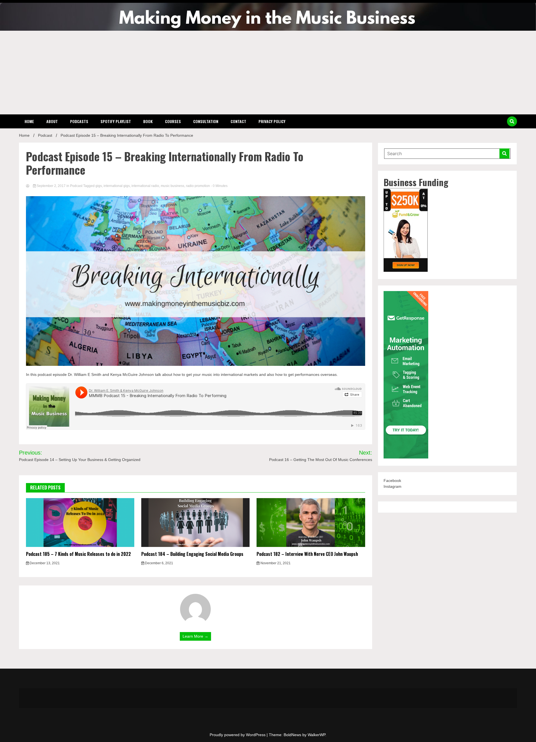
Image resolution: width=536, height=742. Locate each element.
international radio (145, 186)
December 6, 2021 (158, 563)
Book (148, 121)
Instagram (392, 486)
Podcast (76, 186)
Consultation (205, 121)
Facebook (392, 480)
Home (29, 121)
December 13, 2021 (44, 563)
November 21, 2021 (275, 563)
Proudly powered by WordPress (238, 735)
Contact (238, 121)
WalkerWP (316, 735)
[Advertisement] (268, 72)
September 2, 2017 (51, 186)
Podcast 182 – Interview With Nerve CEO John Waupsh (307, 554)
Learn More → (195, 636)
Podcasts (79, 121)
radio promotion (198, 186)
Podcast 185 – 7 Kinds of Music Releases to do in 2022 (78, 554)
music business (172, 186)
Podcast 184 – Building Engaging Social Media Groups (192, 554)
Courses (173, 121)
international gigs (117, 186)
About (52, 121)
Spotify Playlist (115, 121)
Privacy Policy (272, 121)
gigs (98, 186)
